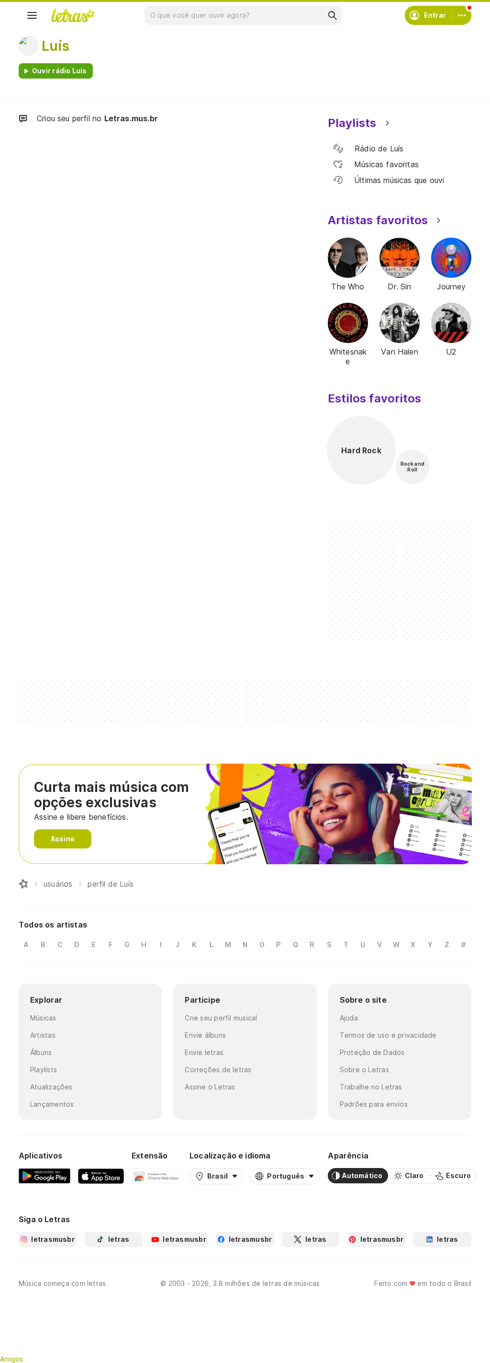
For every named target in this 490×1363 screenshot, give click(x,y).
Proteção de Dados (372, 1052)
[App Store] (101, 1175)
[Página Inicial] (23, 884)
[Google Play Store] (44, 1175)
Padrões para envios (374, 1104)
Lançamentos (52, 1104)
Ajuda (349, 1018)
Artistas (43, 1035)
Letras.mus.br (131, 118)
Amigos (11, 1359)
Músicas (43, 1018)
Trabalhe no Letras (371, 1087)
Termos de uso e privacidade (388, 1035)
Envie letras (204, 1052)
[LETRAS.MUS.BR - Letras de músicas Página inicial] (72, 15)
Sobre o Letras (364, 1069)
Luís (55, 46)
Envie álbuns (205, 1035)
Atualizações (51, 1087)
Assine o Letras (210, 1087)
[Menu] (32, 15)
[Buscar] (332, 15)
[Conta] (461, 15)
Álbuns (41, 1052)
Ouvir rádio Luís (59, 71)
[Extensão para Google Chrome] (157, 1175)
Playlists (43, 1069)
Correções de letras (218, 1069)
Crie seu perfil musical (221, 1018)
